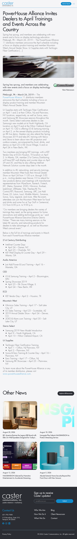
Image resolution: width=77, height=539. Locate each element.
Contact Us (8, 510)
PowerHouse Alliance (12, 97)
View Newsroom (68, 90)
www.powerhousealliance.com (17, 374)
